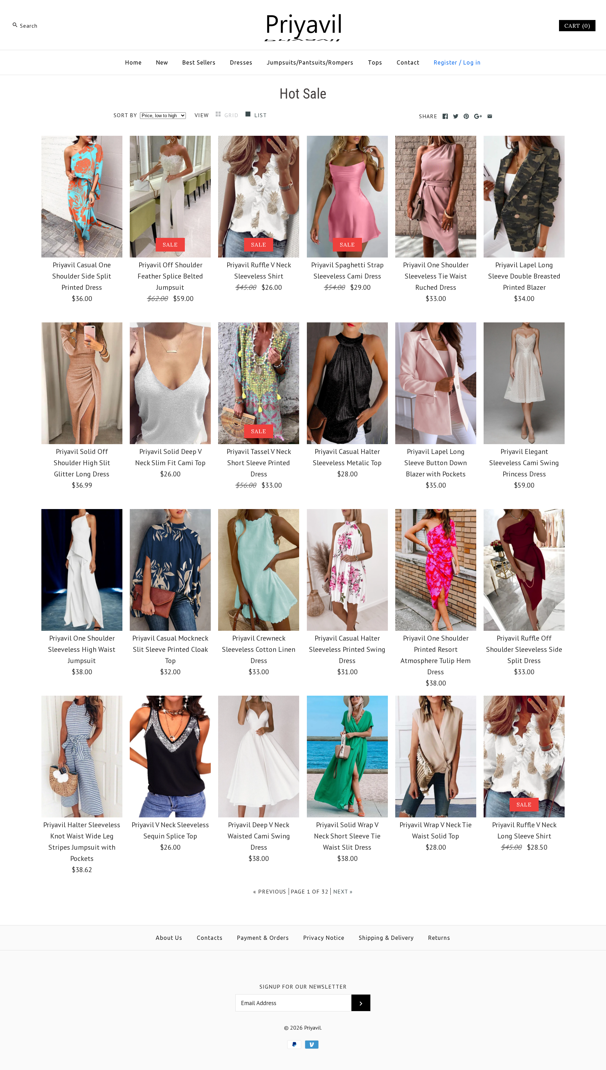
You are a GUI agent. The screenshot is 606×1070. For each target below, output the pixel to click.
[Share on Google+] (478, 116)
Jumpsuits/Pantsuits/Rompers (310, 62)
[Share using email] (489, 116)
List (260, 115)
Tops (375, 62)
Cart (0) (577, 25)
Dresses (241, 62)
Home (133, 62)
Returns (439, 938)
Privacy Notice (323, 938)
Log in (472, 62)
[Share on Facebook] (445, 116)
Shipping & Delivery (386, 938)
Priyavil (312, 1027)
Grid (232, 115)
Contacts (210, 938)
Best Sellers (199, 62)
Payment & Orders (263, 938)
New (162, 62)
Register (445, 62)
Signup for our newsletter (303, 986)
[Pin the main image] (466, 116)
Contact (408, 62)
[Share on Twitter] (455, 116)
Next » (343, 891)
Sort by (125, 115)
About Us (169, 938)
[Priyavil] (303, 12)
